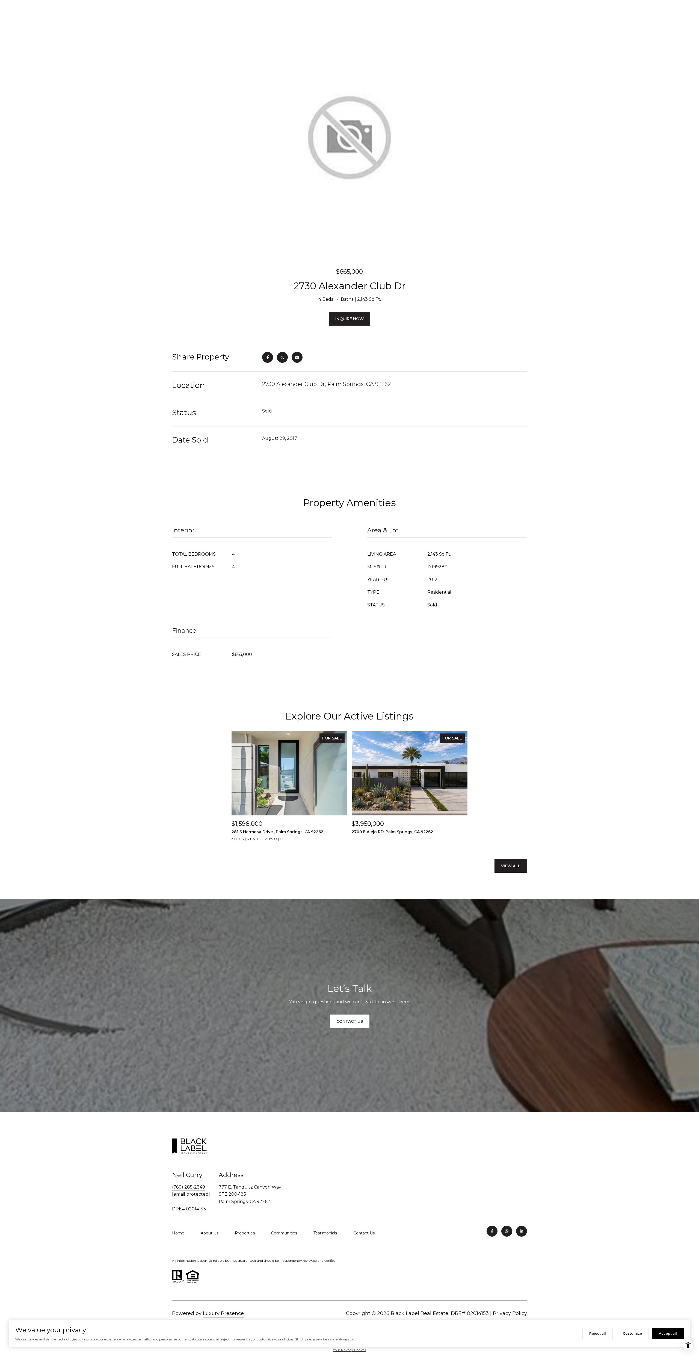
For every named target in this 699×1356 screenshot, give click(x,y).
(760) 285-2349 (188, 1187)
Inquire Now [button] (349, 318)
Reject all (597, 1333)
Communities (284, 1233)
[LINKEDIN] (521, 1231)
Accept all (668, 1333)
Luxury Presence (223, 1313)
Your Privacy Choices (349, 1350)
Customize (632, 1333)
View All (510, 865)
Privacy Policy (510, 1313)
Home (178, 1233)
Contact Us (364, 1233)
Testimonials (325, 1233)
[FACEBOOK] (492, 1231)
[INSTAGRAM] (506, 1231)
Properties (245, 1233)
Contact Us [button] (349, 1021)
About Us (209, 1233)
